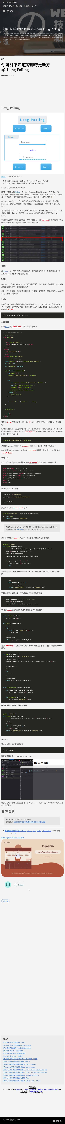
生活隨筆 (19, 6)
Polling (3, 176)
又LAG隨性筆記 (10, 2)
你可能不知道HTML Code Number (13, 1050)
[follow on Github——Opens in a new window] (12, 10)
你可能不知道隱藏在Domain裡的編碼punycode (17, 1048)
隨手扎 (34, 6)
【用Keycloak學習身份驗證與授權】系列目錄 (16, 1061)
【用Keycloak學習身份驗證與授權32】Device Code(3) (19, 1067)
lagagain (17, 1089)
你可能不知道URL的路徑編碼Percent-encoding (17, 1045)
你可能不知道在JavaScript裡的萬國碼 (14, 1053)
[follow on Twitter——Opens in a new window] (4, 10)
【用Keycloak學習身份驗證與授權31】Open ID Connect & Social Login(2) (25, 1070)
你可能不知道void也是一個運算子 (13, 1056)
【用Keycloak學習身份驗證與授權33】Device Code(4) (19, 1064)
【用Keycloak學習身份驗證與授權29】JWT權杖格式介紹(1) (21, 1075)
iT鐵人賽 (5, 901)
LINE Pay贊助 (6, 837)
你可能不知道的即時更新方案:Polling (14, 1042)
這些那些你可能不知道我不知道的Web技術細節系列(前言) (20, 1059)
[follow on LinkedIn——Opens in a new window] (8, 10)
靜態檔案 (20, 529)
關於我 (5, 6)
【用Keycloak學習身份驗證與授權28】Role (16, 1078)
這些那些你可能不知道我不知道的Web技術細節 (29, 822)
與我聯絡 (27, 6)
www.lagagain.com (36, 1091)
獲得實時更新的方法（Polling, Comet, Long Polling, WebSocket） (28, 831)
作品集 (11, 6)
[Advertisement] (32, 91)
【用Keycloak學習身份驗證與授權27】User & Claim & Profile (21, 1080)
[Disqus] (32, 964)
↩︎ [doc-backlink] (15, 833)
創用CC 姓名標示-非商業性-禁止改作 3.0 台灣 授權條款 (41, 1089)
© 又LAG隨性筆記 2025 (12, 1120)
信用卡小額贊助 (18, 837)
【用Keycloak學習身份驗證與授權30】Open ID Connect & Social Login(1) (25, 1072)
